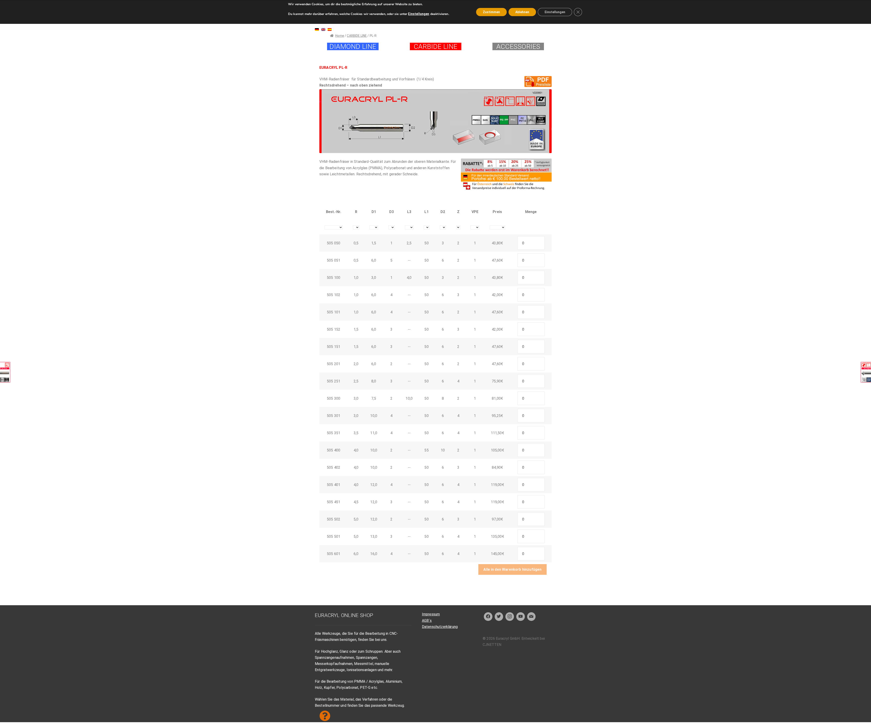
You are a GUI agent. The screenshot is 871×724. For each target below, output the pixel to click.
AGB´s (427, 620)
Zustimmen (491, 12)
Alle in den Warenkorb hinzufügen (512, 569)
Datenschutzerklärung (440, 627)
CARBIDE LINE (357, 35)
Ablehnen (522, 12)
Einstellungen (418, 14)
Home (339, 35)
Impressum (431, 614)
